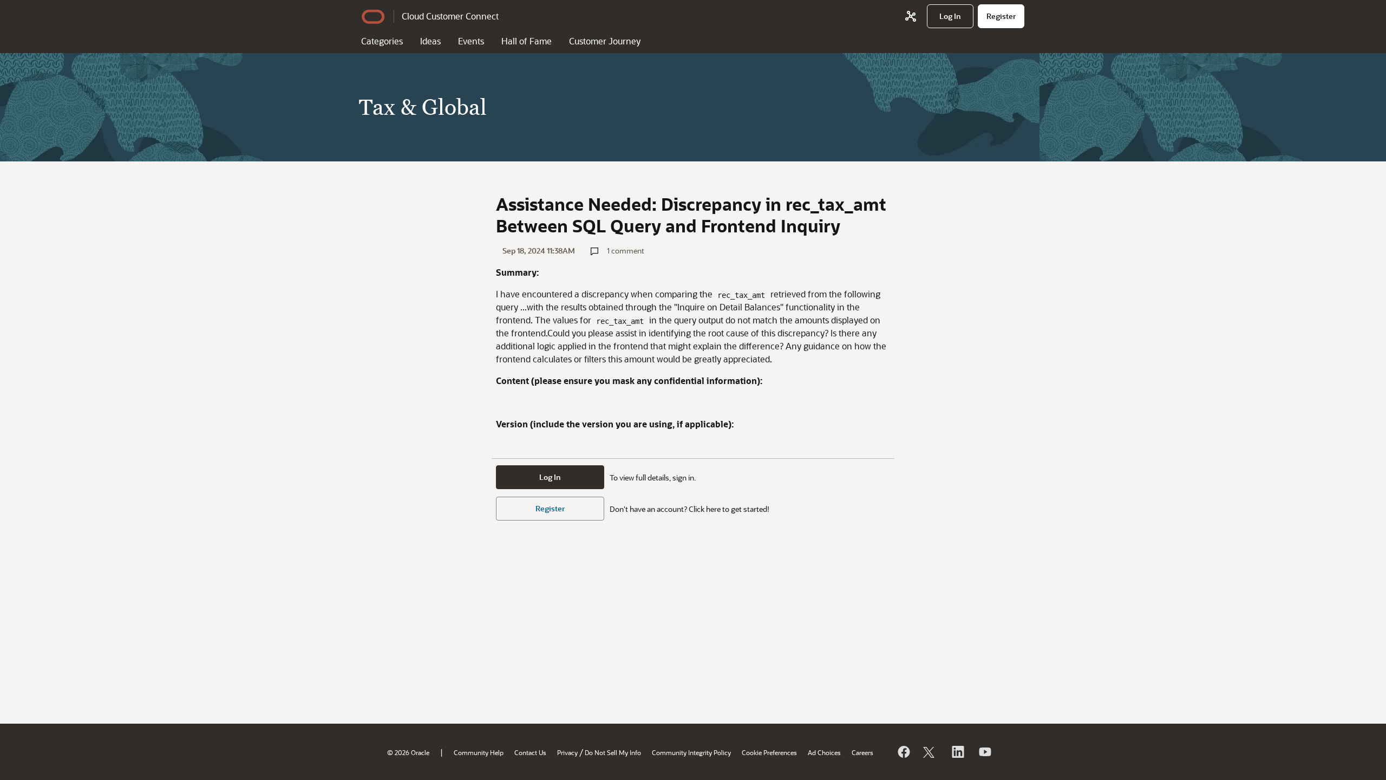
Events (471, 41)
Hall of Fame (526, 41)
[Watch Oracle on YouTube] (984, 751)
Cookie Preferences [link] (769, 752)
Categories (382, 41)
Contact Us (530, 752)
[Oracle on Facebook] (903, 751)
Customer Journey (604, 41)
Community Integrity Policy (691, 752)
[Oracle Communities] (910, 16)
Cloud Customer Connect (450, 16)
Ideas (430, 41)
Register (550, 508)
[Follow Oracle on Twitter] (930, 751)
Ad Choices (824, 752)
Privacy (567, 752)
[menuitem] (950, 16)
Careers (862, 752)
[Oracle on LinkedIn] (957, 751)
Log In (550, 477)
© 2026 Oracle (408, 752)
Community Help (479, 752)
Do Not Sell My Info (613, 752)
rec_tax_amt (741, 295)
